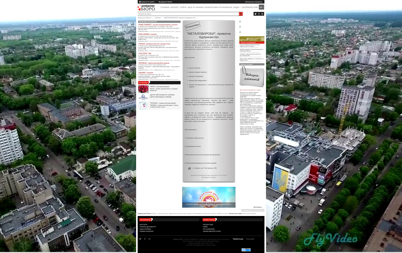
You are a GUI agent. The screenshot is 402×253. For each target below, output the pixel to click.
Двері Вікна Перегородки (172, 41)
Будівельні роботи (169, 60)
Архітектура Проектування (156, 60)
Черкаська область (253, 2)
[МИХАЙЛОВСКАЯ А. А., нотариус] (252, 22)
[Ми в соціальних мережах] (256, 14)
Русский (250, 238)
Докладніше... (258, 207)
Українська (238, 238)
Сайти (183, 7)
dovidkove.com (250, 7)
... (250, 134)
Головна (164, 7)
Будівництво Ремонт (143, 31)
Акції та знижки (195, 7)
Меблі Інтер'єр (158, 70)
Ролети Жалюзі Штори (169, 70)
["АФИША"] (252, 32)
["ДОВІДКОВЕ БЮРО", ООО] (252, 27)
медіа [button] (236, 7)
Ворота (152, 70)
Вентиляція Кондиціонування (157, 31)
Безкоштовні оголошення (218, 7)
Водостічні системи (174, 50)
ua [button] (260, 7)
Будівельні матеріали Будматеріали (159, 50)
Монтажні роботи (170, 31)
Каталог (175, 7)
